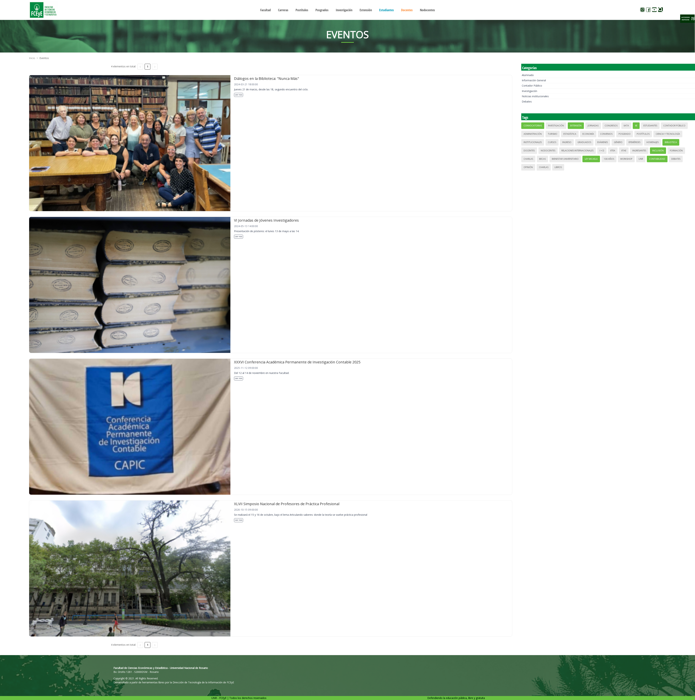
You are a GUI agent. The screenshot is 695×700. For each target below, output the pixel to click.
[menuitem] (265, 10)
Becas (542, 158)
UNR (641, 158)
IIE (636, 125)
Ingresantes (639, 150)
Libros (558, 167)
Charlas (528, 158)
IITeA (612, 150)
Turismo (552, 133)
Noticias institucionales (535, 96)
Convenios (606, 133)
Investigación (529, 91)
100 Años (609, 158)
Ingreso (566, 142)
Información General (534, 80)
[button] (687, 18)
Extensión (576, 125)
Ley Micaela (591, 158)
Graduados (584, 142)
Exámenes (602, 142)
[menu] (347, 10)
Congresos (611, 125)
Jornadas (593, 125)
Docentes (529, 150)
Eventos (44, 58)
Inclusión (658, 150)
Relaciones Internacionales (577, 150)
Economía (588, 133)
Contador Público (532, 85)
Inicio (32, 58)
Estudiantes (650, 125)
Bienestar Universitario (565, 158)
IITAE (623, 150)
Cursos (552, 142)
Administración (533, 133)
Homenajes (652, 142)
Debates (527, 101)
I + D (602, 150)
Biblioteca (671, 142)
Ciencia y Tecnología (668, 133)
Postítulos (643, 133)
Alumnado (528, 75)
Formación (676, 150)
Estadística (569, 133)
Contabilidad (657, 158)
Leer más (238, 94)
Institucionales (533, 142)
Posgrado (625, 133)
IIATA (626, 125)
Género (618, 142)
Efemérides (634, 142)
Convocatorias (533, 125)
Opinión (528, 167)
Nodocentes (548, 150)
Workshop (626, 158)
